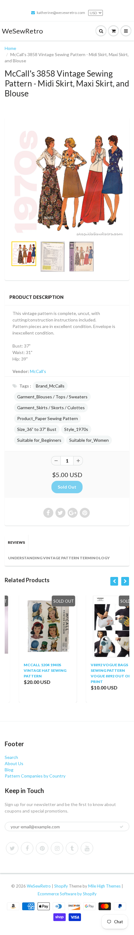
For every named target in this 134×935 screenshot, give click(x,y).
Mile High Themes (104, 886)
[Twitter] (12, 848)
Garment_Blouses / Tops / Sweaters (52, 396)
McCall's (38, 371)
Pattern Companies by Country (35, 775)
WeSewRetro (22, 31)
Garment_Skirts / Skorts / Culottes (51, 407)
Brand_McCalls (50, 385)
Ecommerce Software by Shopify (67, 893)
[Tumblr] (72, 848)
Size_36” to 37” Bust (36, 429)
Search (11, 757)
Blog (9, 769)
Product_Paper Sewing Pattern (47, 418)
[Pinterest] (42, 848)
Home (10, 48)
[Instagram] (57, 848)
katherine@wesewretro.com (61, 12)
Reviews (16, 542)
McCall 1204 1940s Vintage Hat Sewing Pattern (32, 670)
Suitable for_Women (89, 440)
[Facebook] (27, 848)
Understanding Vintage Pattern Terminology (59, 558)
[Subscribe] (121, 827)
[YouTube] (87, 848)
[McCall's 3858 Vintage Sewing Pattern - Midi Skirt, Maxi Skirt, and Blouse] (67, 180)
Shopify (61, 886)
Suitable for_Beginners (39, 440)
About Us (14, 763)
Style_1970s (76, 429)
